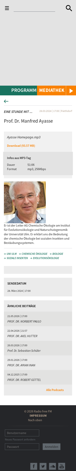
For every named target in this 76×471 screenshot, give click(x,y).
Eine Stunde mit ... (18, 111)
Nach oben (35, 420)
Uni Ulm (12, 254)
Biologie (57, 254)
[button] (56, 90)
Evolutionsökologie (46, 258)
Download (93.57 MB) (21, 146)
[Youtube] (61, 466)
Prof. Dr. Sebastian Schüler (24, 350)
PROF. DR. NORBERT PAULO (24, 321)
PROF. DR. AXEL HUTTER (22, 336)
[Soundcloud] (52, 466)
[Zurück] (38, 102)
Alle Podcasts (55, 390)
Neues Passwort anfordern (20, 439)
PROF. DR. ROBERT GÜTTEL (24, 380)
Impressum (38, 415)
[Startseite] (35, 9)
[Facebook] (33, 466)
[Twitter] (43, 466)
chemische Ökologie (34, 254)
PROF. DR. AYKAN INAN (21, 365)
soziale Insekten (17, 258)
